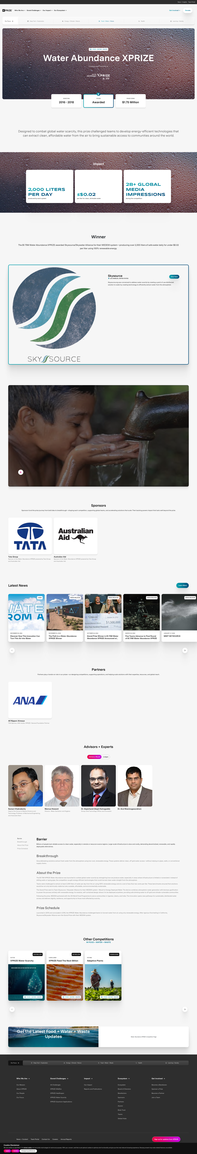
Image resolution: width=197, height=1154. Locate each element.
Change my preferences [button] (28, 1151)
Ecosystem (122, 1085)
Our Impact (88, 1085)
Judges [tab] (105, 757)
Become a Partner (158, 1093)
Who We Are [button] (19, 10)
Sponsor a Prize (157, 1089)
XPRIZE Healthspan (57, 1093)
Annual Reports (66, 1139)
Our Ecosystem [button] (59, 10)
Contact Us (46, 1139)
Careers (55, 1139)
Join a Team (156, 1097)
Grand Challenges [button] (33, 10)
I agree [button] (7, 1151)
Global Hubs (122, 1118)
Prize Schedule (22, 848)
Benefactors (122, 1093)
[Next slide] (185, 650)
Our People (20, 1093)
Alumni (120, 1106)
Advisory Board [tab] (94, 757)
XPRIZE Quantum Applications (61, 1102)
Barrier (19, 838)
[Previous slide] (12, 650)
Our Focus (8, 21)
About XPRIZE (21, 1089)
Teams (120, 1114)
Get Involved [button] (173, 10)
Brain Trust (121, 1110)
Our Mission (20, 1085)
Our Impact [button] (47, 10)
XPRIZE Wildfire (55, 1089)
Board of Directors (124, 1089)
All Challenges (55, 1085)
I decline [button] (15, 1151)
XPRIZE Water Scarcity (58, 1097)
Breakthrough (22, 842)
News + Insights (182, 2)
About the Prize (22, 845)
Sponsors (121, 1097)
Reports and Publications (93, 1089)
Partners (121, 1102)
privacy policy (28, 1147)
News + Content (22, 1139)
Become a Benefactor (159, 1085)
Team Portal (191, 2)
